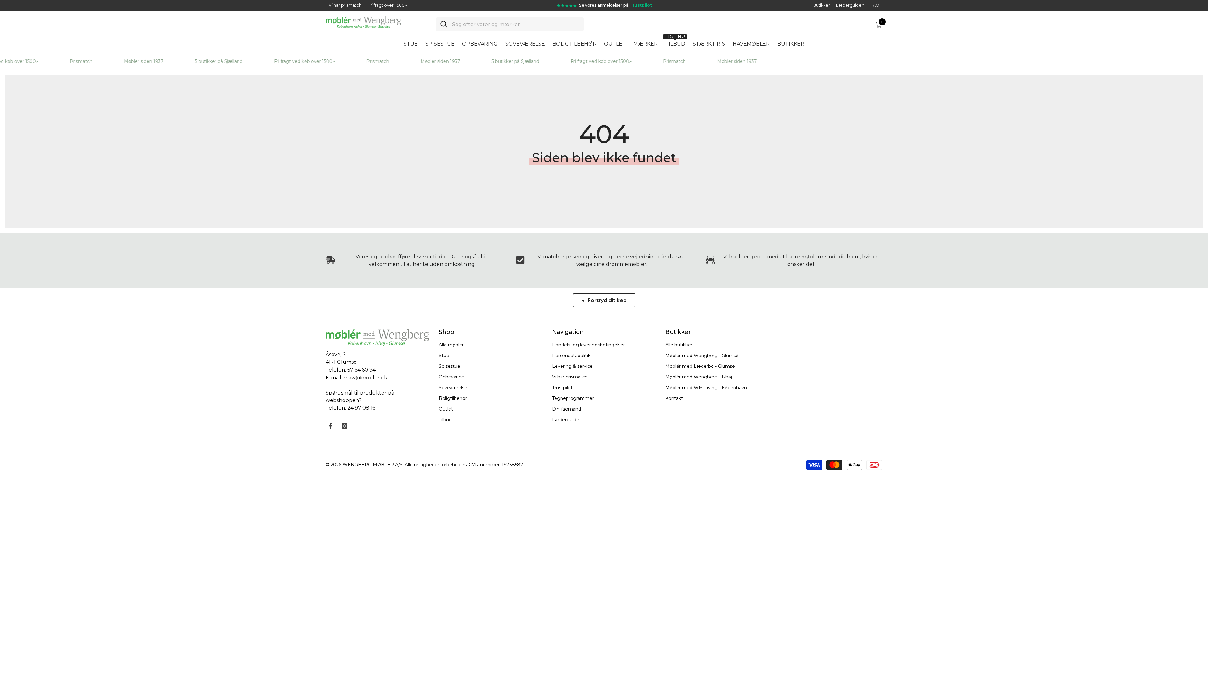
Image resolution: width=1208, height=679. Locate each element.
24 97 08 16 (361, 408)
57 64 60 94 (361, 370)
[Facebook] (330, 426)
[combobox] (515, 24)
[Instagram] (344, 426)
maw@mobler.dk (365, 378)
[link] (604, 261)
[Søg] (510, 24)
